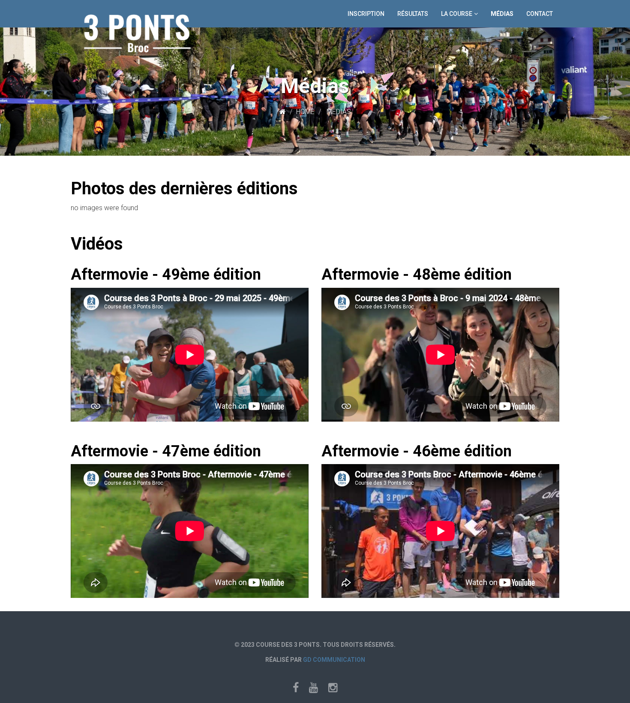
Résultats (412, 13)
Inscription (366, 13)
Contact (539, 13)
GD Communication (334, 659)
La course (456, 13)
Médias (502, 13)
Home (305, 112)
